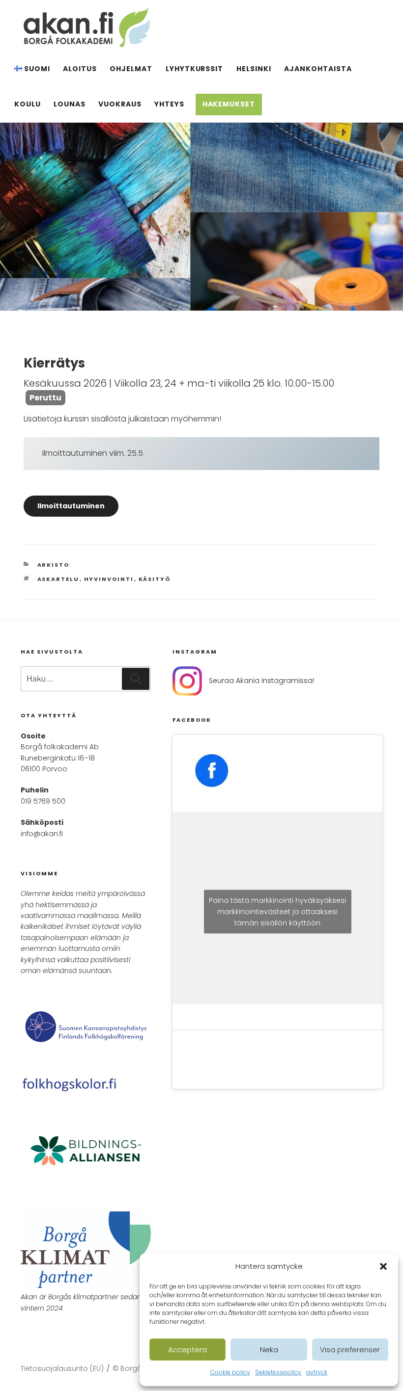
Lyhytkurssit (195, 69)
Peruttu (45, 397)
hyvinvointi (109, 579)
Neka (269, 1349)
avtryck (316, 1372)
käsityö (155, 579)
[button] (383, 1266)
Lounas (70, 104)
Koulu (27, 104)
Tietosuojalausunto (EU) (62, 1368)
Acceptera (187, 1349)
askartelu (58, 579)
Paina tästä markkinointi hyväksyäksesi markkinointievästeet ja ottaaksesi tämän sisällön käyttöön (277, 911)
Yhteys (169, 104)
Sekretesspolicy (278, 1372)
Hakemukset (229, 104)
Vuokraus (120, 104)
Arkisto (53, 565)
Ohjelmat (131, 69)
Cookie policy (230, 1372)
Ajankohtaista (318, 69)
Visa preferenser (350, 1349)
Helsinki (253, 69)
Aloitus (80, 69)
